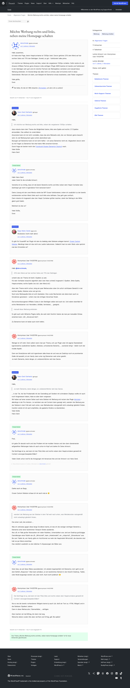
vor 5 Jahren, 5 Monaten (27, 46)
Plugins (33, 662)
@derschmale (21, 268)
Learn (56, 656)
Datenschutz (12, 665)
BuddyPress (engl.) (108, 665)
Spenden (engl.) (84, 662)
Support (56, 659)
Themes (33, 659)
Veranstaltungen (83, 659)
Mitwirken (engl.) (83, 656)
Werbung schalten (108, 34)
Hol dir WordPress (120, 3)
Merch (80, 665)
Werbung (96, 34)
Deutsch (28, 676)
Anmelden (42, 88)
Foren (9, 9)
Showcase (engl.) (36, 656)
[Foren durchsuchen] (28, 21)
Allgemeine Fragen (19, 15)
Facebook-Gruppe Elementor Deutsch (49, 146)
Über (9, 656)
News (9, 659)
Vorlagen (34, 665)
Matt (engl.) (105, 659)
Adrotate (77, 399)
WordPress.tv (59, 665)
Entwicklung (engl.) (60, 662)
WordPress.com (106, 656)
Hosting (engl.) (12, 662)
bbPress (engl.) (106, 662)
